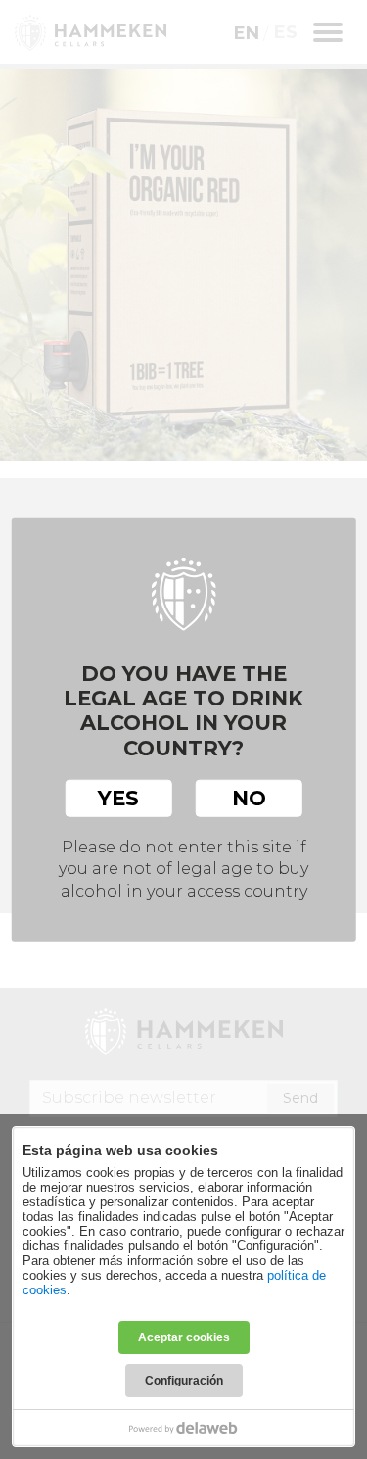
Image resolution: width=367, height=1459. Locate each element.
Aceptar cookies (184, 1337)
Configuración (184, 1380)
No (249, 797)
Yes (118, 797)
